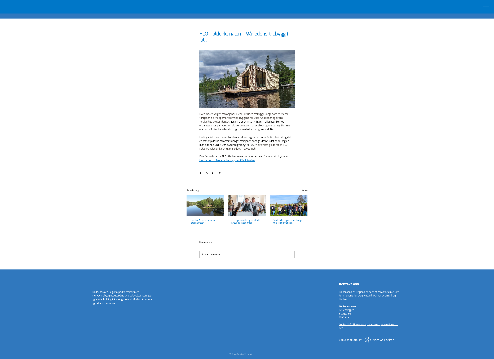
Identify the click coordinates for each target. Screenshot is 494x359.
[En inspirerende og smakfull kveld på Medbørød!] (247, 205)
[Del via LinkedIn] (213, 173)
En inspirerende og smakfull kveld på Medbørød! (245, 221)
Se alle (304, 190)
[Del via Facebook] (200, 173)
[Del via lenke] (219, 173)
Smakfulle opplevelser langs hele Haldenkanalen (287, 221)
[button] (486, 6)
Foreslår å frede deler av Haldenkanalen (202, 221)
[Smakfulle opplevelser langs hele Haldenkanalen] (288, 205)
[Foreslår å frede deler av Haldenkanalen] (205, 205)
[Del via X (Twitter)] (207, 173)
